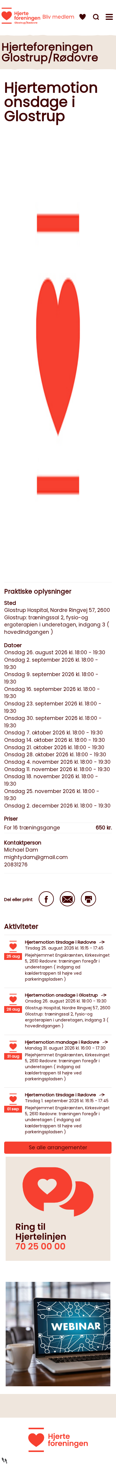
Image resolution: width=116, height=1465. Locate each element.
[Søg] (96, 17)
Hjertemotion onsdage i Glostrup (61, 995)
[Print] (88, 898)
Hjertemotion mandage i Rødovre (62, 1042)
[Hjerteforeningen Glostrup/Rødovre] (20, 16)
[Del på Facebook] (46, 898)
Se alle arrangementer (58, 1147)
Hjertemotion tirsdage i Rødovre (60, 942)
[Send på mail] (67, 898)
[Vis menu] (110, 17)
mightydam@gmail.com (36, 857)
